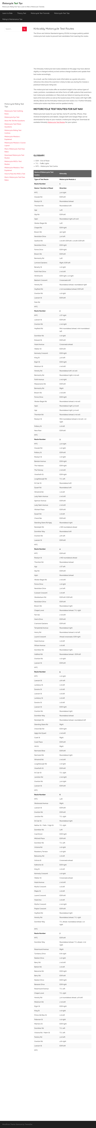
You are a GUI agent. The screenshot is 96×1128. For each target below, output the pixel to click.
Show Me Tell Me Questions (14, 121)
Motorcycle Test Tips (61, 13)
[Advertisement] (63, 53)
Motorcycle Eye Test (11, 117)
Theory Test (21, 13)
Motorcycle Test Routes (56, 122)
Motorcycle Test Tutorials (40, 13)
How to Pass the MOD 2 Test (14, 174)
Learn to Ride (7, 13)
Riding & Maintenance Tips (12, 19)
